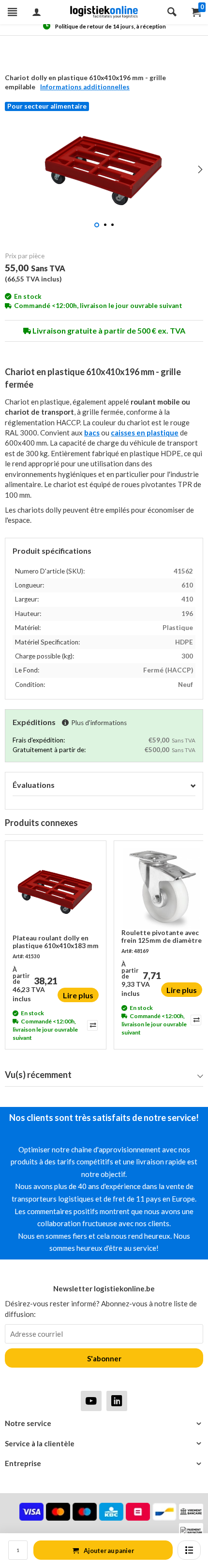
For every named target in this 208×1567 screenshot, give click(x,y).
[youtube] (91, 1400)
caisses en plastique (144, 432)
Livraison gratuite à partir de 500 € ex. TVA (108, 330)
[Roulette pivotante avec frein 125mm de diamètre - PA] (161, 888)
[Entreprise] (104, 1463)
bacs (92, 432)
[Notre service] (104, 1423)
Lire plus (78, 995)
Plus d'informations (99, 723)
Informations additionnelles (85, 87)
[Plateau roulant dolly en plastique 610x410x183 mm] (56, 891)
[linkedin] (116, 1400)
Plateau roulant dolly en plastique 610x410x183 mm (56, 942)
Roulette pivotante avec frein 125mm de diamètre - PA (161, 937)
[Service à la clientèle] (104, 1444)
